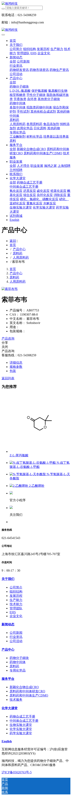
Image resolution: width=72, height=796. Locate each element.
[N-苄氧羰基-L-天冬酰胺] (28, 474)
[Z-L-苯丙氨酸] (40, 451)
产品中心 (19, 249)
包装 (13, 371)
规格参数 (16, 366)
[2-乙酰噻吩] (19, 485)
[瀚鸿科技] (36, 4)
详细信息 (16, 362)
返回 (13, 240)
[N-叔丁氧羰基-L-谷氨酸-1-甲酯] (33, 462)
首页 (13, 40)
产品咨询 (8, 338)
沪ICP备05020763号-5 (17, 772)
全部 (13, 61)
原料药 (17, 253)
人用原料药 (21, 257)
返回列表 (8, 378)
